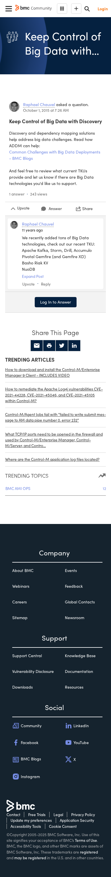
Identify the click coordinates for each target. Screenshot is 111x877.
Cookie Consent (63, 826)
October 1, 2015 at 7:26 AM (46, 110)
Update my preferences (31, 820)
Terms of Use (86, 840)
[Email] (37, 345)
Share (87, 208)
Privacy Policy (83, 814)
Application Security (77, 820)
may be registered (30, 857)
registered (89, 852)
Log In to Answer (55, 302)
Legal (58, 814)
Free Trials (37, 814)
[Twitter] (62, 345)
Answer (55, 208)
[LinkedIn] (74, 345)
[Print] (49, 345)
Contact (13, 814)
